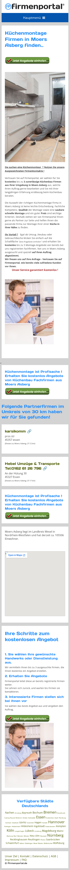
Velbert (22, 843)
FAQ (24, 860)
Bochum (38, 812)
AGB (53, 856)
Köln (10, 830)
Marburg (10, 836)
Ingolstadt (39, 826)
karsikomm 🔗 (18, 431)
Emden (25, 818)
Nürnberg (55, 835)
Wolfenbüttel (48, 843)
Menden (20, 836)
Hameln (45, 823)
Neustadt (43, 836)
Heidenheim (16, 826)
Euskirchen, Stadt (52, 818)
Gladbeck (15, 823)
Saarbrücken (53, 839)
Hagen (38, 822)
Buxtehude (61, 813)
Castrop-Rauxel (9, 818)
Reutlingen (34, 839)
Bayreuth (27, 812)
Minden (26, 836)
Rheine (43, 840)
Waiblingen (29, 843)
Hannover (56, 821)
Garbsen (8, 823)
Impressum (12, 860)
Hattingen (7, 826)
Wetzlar (40, 843)
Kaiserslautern (50, 826)
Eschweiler (31, 818)
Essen (41, 817)
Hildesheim (27, 826)
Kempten (61, 826)
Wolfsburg (58, 843)
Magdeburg (49, 831)
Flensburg (62, 818)
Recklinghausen (18, 839)
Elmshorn (19, 818)
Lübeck (29, 831)
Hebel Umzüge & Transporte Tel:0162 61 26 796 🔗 (32, 466)
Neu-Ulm (35, 835)
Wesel (35, 843)
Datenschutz (40, 856)
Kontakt (25, 856)
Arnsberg (18, 813)
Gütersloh (30, 823)
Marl (15, 836)
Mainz (60, 830)
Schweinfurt (12, 843)
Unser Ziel (11, 856)
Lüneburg (37, 831)
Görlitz (22, 822)
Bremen (50, 812)
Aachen (9, 812)
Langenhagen (19, 831)
